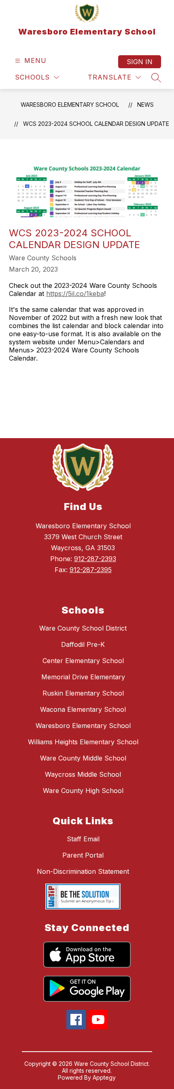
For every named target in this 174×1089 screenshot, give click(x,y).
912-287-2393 (95, 559)
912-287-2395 (91, 570)
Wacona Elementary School (83, 709)
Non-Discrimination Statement (83, 871)
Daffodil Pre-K (83, 644)
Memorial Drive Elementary (83, 677)
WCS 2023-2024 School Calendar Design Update (96, 123)
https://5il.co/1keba (75, 294)
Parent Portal (83, 855)
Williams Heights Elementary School (83, 742)
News (145, 104)
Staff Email (83, 839)
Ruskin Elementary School (83, 693)
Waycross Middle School (83, 774)
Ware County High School (83, 790)
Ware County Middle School (83, 758)
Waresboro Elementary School (70, 104)
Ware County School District (83, 628)
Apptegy (104, 1077)
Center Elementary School (83, 661)
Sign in (140, 62)
